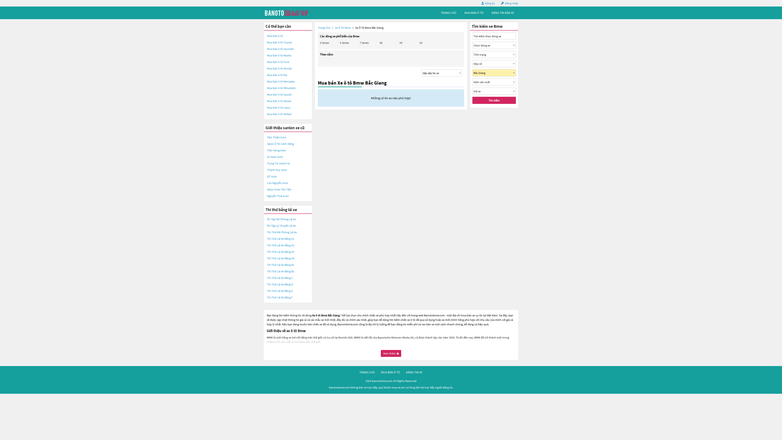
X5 (401, 43)
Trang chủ (324, 28)
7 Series (364, 43)
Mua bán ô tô (275, 36)
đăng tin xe (414, 372)
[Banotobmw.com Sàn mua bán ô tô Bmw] (294, 13)
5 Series (344, 43)
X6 (381, 43)
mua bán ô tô (474, 13)
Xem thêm (389, 353)
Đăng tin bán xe (503, 13)
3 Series (324, 43)
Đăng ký (490, 3)
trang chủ (448, 13)
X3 (421, 43)
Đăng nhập (511, 3)
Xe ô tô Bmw (343, 28)
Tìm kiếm (494, 100)
